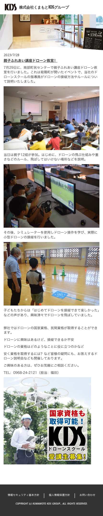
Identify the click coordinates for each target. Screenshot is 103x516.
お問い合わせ (87, 495)
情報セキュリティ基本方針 (23, 495)
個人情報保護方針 (59, 495)
